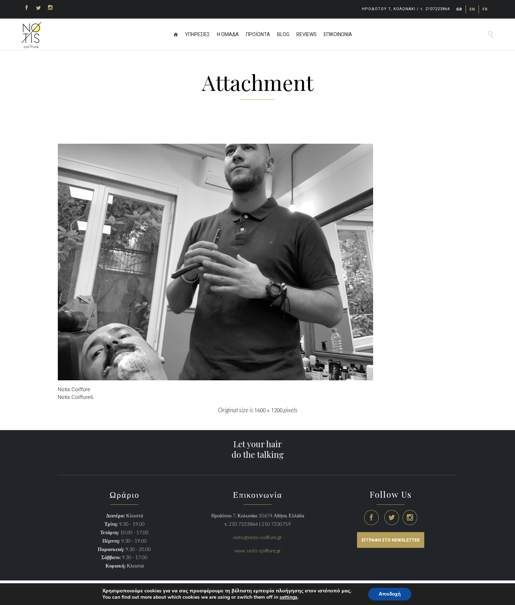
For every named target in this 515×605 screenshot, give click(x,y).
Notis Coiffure (74, 389)
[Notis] (31, 35)
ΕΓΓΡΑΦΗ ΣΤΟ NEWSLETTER (391, 540)
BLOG (283, 34)
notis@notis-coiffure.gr (257, 537)
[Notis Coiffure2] (257, 262)
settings (288, 597)
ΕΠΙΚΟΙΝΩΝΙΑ (338, 34)
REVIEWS (306, 34)
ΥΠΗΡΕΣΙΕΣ (197, 34)
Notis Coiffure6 (75, 397)
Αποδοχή (390, 594)
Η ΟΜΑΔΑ (228, 34)
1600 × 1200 (268, 410)
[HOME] (175, 34)
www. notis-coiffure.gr (257, 550)
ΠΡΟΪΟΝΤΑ (258, 34)
